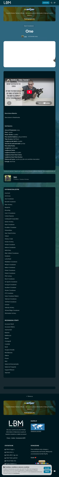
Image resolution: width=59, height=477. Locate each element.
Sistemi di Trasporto (10, 367)
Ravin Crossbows (10, 279)
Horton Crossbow (10, 244)
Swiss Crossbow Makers (12, 296)
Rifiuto (47, 471)
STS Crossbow (9, 293)
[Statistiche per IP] (42, 427)
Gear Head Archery (10, 233)
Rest (6, 361)
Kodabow (7, 256)
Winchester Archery (10, 313)
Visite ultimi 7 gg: (11, 455)
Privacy (8, 438)
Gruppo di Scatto (9, 350)
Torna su (30, 396)
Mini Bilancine (8, 352)
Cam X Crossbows (10, 213)
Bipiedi (7, 338)
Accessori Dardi (9, 324)
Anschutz (7, 193)
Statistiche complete (36, 431)
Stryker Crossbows (10, 290)
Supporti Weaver (9, 370)
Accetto (47, 468)
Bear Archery (8, 204)
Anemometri (8, 330)
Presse (7, 358)
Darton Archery (9, 221)
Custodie (7, 344)
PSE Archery (8, 276)
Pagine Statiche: (10, 463)
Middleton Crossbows (11, 262)
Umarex (7, 304)
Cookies (13, 438)
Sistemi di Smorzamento (12, 364)
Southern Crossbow (10, 287)
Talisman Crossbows (11, 299)
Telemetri (7, 372)
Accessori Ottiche (10, 327)
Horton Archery (9, 241)
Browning (7, 210)
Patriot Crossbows (10, 273)
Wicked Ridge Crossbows (12, 310)
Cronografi (8, 341)
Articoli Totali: (10, 461)
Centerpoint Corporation (12, 219)
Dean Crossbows (29, 26)
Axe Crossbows (9, 199)
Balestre (7, 332)
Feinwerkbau (8, 230)
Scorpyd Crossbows (10, 284)
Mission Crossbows (10, 264)
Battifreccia (8, 335)
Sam (25, 36)
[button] (54, 2)
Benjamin (7, 207)
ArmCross (8, 196)
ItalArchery (8, 250)
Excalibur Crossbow (10, 227)
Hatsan (7, 236)
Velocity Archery (9, 307)
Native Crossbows (10, 267)
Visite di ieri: (9, 452)
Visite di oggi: (10, 449)
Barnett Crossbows (10, 201)
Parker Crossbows (10, 270)
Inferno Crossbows (10, 247)
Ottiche (7, 355)
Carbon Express (9, 216)
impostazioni (16, 473)
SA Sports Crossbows (11, 282)
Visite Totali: (9, 458)
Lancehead (8, 259)
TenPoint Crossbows (10, 302)
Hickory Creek (9, 239)
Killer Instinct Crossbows (12, 253)
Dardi (6, 347)
